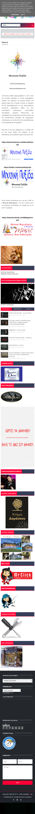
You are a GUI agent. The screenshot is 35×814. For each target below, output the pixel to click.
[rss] (21, 799)
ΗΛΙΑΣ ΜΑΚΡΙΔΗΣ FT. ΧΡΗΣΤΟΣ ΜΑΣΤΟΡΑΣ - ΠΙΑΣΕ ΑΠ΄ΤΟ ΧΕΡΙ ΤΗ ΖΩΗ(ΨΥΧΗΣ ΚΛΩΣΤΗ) (21, 354)
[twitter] (17, 799)
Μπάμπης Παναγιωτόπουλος (9, 274)
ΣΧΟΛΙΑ (29, 309)
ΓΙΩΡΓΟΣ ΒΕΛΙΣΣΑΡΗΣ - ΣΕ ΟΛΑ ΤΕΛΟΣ (20, 313)
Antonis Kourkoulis (25, 797)
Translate (17, 693)
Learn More (15, 14)
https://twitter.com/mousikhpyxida (17, 167)
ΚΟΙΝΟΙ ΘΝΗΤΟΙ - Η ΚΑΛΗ (16, 345)
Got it (23, 14)
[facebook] (13, 799)
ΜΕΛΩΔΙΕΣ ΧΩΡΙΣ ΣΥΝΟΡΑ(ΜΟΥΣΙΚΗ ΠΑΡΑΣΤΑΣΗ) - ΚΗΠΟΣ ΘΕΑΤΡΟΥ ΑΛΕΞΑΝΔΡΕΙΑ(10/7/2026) (19, 322)
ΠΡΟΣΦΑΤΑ (6, 309)
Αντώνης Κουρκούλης (7, 272)
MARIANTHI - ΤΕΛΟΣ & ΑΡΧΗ (17, 330)
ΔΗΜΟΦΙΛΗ (17, 309)
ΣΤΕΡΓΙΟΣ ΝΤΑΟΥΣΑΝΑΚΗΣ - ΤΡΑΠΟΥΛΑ (20, 338)
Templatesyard (8, 797)
